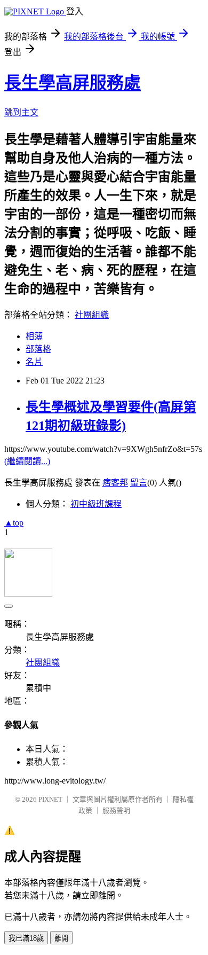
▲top (13, 522)
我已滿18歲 (26, 938)
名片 (34, 361)
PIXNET (50, 799)
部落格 (38, 349)
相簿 (34, 336)
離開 (61, 938)
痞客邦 (115, 482)
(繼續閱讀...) (27, 461)
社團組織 (92, 314)
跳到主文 (21, 112)
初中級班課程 (96, 503)
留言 (138, 482)
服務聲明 (116, 811)
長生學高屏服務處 (72, 82)
